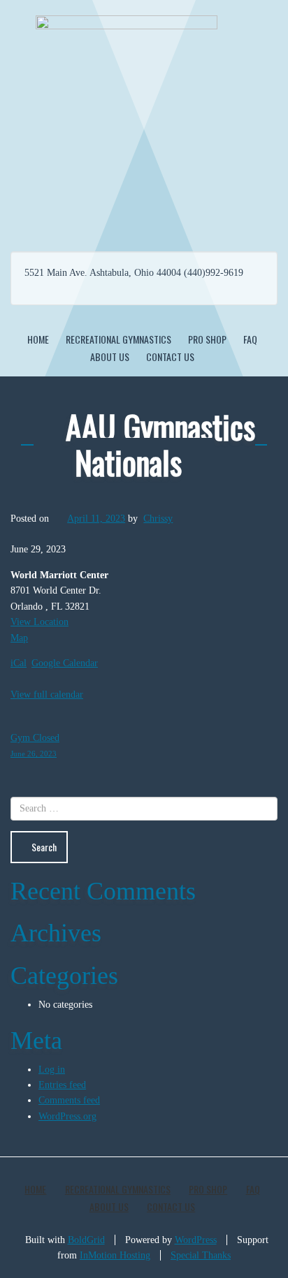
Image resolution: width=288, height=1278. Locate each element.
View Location (39, 622)
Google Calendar (64, 663)
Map (19, 638)
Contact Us (170, 356)
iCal (18, 663)
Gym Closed (34, 745)
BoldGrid (86, 1240)
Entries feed (62, 1085)
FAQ (250, 339)
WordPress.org (67, 1116)
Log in (51, 1069)
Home (38, 339)
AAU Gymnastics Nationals (160, 443)
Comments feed (69, 1100)
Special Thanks (201, 1255)
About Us (109, 356)
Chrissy (158, 518)
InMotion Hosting (115, 1255)
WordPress (196, 1240)
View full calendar (46, 694)
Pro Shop (207, 339)
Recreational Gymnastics (118, 339)
